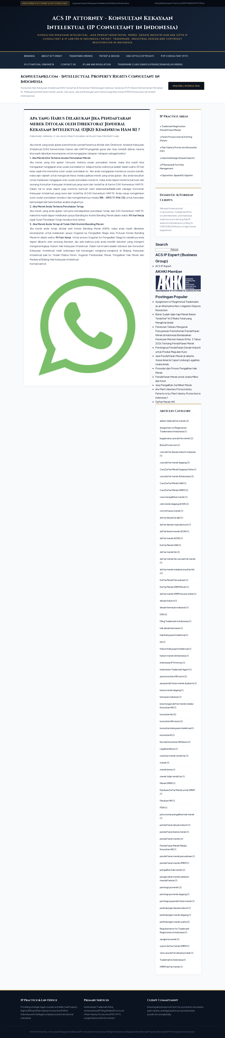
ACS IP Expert (163, 266)
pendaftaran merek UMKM (173, 863)
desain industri (167, 600)
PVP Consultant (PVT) (174, 56)
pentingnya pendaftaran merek (176, 901)
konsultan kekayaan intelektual (175, 728)
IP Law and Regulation (97, 64)
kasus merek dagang (170, 690)
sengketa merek (168, 939)
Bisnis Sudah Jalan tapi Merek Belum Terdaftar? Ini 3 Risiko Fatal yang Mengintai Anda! (175, 318)
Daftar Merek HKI (165, 401)
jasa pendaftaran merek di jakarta (177, 683)
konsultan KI (166, 735)
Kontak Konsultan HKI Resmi (174, 742)
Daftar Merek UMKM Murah (173, 586)
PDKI (162, 807)
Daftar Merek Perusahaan (173, 580)
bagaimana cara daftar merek (175, 438)
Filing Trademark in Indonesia (174, 621)
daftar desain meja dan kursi (174, 524)
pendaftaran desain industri (174, 825)
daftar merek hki (168, 552)
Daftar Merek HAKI (169, 545)
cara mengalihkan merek (172, 497)
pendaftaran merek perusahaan (176, 856)
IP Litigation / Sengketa (39, 64)
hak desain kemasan (170, 628)
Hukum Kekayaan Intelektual (174, 648)
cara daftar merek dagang (173, 462)
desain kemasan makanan (173, 607)
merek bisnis (166, 769)
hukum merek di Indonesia (173, 655)
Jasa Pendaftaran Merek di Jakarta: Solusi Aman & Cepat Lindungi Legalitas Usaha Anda (177, 360)
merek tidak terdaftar (171, 776)
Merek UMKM (166, 783)
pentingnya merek (169, 887)
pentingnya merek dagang (173, 894)
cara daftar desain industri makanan (178, 452)
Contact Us (68, 64)
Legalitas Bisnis (167, 748)
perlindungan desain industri (174, 908)
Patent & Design (109, 56)
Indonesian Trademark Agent (174, 669)
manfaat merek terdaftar (173, 755)
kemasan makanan (169, 696)
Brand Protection (168, 445)
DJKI (162, 614)
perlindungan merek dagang (174, 914)
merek (163, 762)
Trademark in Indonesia (171, 959)
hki (161, 641)
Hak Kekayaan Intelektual (172, 635)
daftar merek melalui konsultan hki (177, 569)
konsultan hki (166, 714)
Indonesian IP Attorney (171, 662)
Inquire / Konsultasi (186, 86)
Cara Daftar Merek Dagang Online (177, 469)
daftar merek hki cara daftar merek (177, 558)
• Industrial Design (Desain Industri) (177, 158)
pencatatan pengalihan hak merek (177, 814)
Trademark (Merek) (81, 56)
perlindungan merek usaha (173, 921)
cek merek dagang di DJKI (173, 503)
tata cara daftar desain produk (175, 952)
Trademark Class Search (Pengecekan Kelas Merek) (150, 64)
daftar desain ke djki (170, 517)
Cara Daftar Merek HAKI (172, 483)
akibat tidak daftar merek (173, 420)
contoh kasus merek (170, 510)
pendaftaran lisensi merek (173, 831)
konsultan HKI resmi (169, 721)
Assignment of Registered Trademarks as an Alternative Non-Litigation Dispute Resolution (178, 306)
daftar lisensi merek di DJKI (173, 531)
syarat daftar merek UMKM (173, 946)
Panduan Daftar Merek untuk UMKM (177, 790)
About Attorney (51, 56)
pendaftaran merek (170, 838)
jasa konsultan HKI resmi (172, 676)
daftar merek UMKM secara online (177, 593)
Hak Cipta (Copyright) (140, 56)
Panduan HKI (166, 800)
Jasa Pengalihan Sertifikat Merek (173, 385)
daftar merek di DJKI (170, 538)
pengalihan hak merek (171, 869)
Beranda (29, 56)
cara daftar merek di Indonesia (175, 476)
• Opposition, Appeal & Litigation (176, 175)
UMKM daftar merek (170, 966)
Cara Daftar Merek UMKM (172, 490)
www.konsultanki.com (108, 188)
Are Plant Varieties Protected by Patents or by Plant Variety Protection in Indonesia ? (178, 393)
